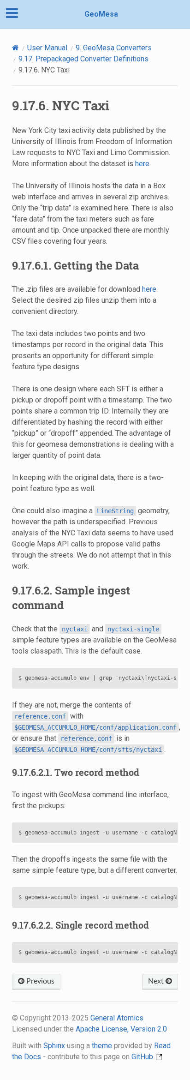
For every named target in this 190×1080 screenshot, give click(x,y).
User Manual (47, 47)
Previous (39, 981)
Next (157, 981)
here (142, 163)
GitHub (143, 1056)
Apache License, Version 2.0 (121, 1029)
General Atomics (116, 1018)
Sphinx (54, 1045)
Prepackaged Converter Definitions (83, 58)
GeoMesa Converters (114, 47)
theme (102, 1045)
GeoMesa (101, 14)
